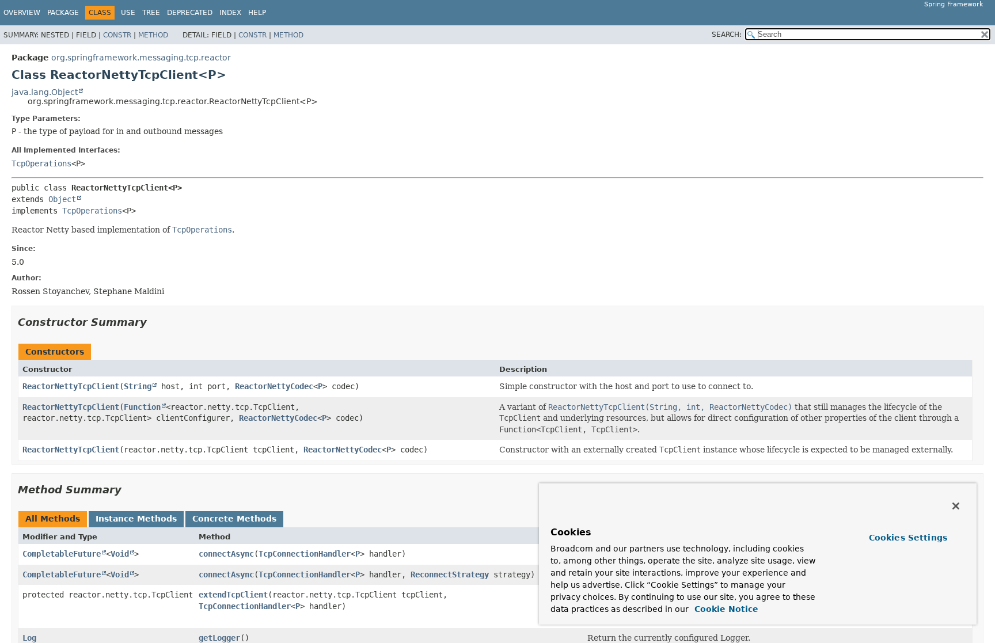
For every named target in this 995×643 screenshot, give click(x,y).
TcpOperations (41, 163)
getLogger (219, 637)
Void (120, 553)
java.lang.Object (45, 92)
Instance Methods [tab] (136, 518)
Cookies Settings (908, 537)
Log (29, 637)
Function (142, 407)
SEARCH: (727, 35)
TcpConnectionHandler (305, 553)
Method (153, 35)
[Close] (956, 506)
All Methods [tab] (52, 518)
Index (230, 13)
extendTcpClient (233, 594)
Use (128, 13)
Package (63, 13)
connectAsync (226, 553)
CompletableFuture (61, 553)
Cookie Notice (725, 609)
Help (257, 13)
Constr (117, 35)
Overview (21, 13)
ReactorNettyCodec (274, 386)
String (137, 386)
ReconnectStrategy (450, 574)
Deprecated (189, 13)
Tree (151, 13)
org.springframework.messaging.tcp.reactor (141, 57)
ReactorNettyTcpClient (70, 386)
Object (62, 199)
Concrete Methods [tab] (234, 518)
